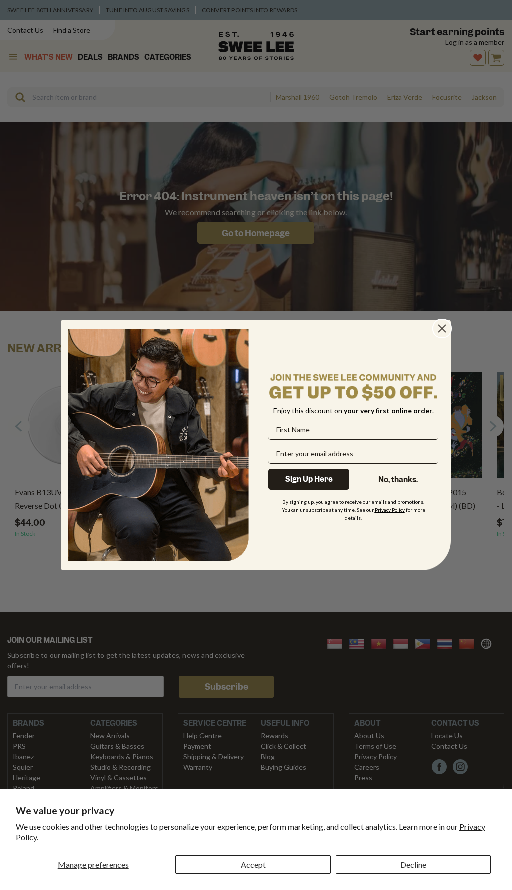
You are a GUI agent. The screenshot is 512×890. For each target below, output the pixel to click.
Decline (413, 864)
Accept (253, 864)
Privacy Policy (390, 510)
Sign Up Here (309, 479)
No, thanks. (398, 480)
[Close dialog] (442, 328)
